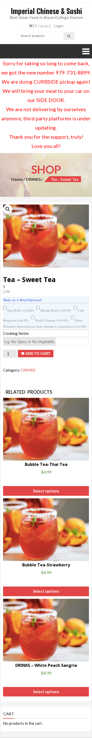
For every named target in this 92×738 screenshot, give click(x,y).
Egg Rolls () (20, 310)
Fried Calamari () (51, 320)
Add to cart (38, 353)
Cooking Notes (16, 333)
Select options (46, 491)
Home (17, 179)
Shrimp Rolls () (55, 310)
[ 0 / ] (41, 25)
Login (58, 25)
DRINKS (33, 179)
